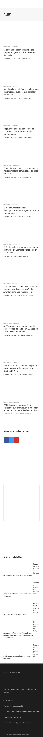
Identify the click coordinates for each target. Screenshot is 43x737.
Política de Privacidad (11, 689)
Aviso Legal (24, 689)
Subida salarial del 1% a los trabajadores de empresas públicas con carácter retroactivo (21, 92)
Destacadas (7, 46)
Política (14, 86)
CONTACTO (8, 700)
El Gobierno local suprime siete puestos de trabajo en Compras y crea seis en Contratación (21, 250)
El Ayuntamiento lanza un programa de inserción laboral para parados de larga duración (20, 171)
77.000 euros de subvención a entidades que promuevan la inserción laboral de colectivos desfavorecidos (20, 408)
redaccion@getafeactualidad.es (19, 723)
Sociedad (15, 362)
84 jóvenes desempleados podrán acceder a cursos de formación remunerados (18, 131)
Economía (15, 46)
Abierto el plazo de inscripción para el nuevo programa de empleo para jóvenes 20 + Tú (20, 368)
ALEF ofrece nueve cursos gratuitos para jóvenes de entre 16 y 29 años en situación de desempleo (20, 329)
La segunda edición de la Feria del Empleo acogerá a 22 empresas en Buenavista (19, 52)
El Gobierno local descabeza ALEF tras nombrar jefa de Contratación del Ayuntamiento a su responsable (20, 289)
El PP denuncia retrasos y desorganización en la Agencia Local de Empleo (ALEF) (21, 210)
